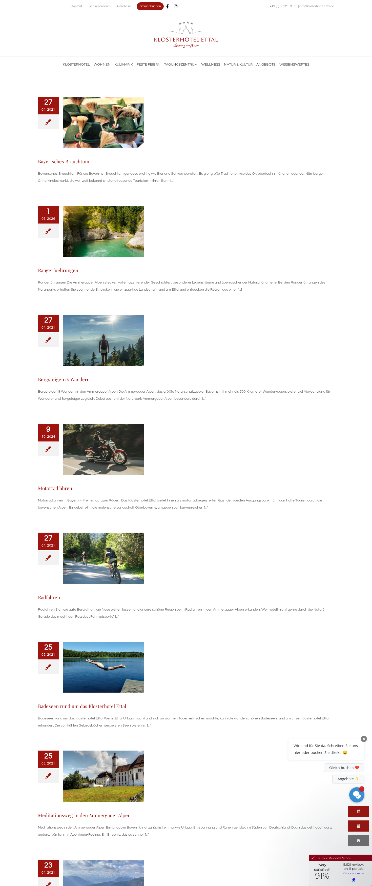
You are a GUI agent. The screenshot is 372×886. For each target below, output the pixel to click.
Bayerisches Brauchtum (63, 161)
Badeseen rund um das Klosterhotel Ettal (82, 706)
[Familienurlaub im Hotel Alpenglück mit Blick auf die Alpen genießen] (186, 23)
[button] (326, 749)
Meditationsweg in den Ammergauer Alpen (84, 815)
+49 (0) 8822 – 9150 (284, 6)
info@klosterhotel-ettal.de (316, 6)
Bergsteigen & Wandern (64, 379)
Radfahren (49, 597)
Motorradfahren (55, 488)
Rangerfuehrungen (58, 270)
